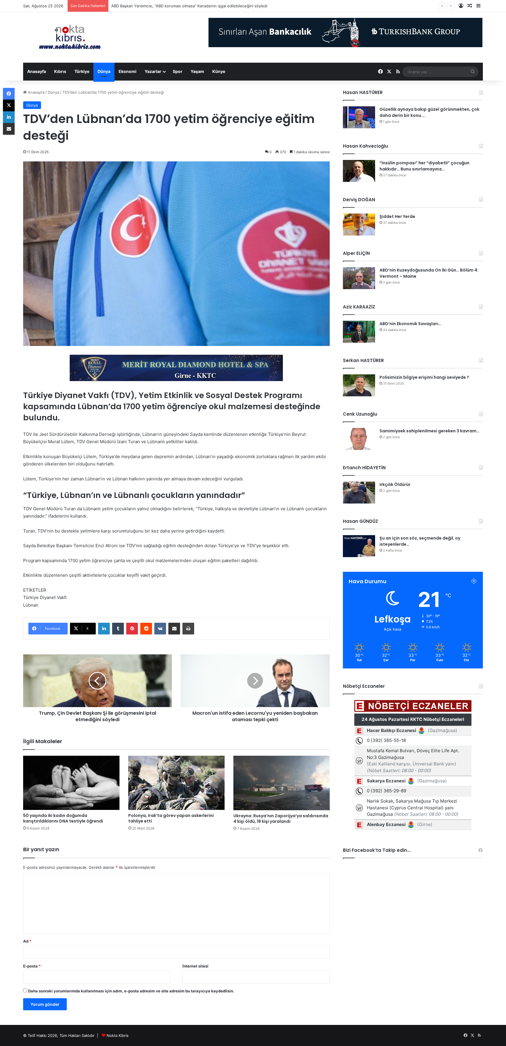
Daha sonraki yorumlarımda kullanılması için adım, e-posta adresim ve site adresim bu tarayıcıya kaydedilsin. (131, 991)
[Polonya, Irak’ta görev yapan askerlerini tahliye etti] (176, 783)
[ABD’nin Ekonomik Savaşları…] (359, 332)
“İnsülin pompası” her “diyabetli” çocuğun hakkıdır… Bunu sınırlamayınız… (424, 166)
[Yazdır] (188, 628)
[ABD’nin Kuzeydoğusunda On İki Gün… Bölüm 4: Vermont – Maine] (359, 278)
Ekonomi (127, 71)
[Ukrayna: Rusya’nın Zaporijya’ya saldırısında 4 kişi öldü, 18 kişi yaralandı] (281, 783)
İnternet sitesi (195, 966)
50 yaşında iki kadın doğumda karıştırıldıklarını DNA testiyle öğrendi (63, 818)
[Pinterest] (132, 628)
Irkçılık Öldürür (395, 484)
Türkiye (81, 71)
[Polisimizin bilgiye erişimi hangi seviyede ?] (359, 385)
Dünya (104, 71)
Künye (218, 71)
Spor (177, 71)
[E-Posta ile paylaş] (174, 628)
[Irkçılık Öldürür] (359, 493)
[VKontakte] (160, 628)
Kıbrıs (60, 71)
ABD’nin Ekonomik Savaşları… (410, 324)
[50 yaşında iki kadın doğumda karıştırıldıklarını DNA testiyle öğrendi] (71, 783)
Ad (27, 941)
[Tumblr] (118, 628)
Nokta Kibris (118, 1035)
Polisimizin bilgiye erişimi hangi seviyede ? (424, 377)
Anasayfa (36, 71)
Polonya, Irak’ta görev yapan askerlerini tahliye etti (171, 818)
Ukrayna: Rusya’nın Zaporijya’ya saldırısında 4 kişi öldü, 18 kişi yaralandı (280, 818)
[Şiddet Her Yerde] (359, 225)
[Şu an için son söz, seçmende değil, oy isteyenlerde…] (359, 546)
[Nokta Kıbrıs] (70, 37)
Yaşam (197, 71)
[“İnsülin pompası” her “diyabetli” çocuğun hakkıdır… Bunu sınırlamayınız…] (359, 171)
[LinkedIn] (104, 628)
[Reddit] (146, 628)
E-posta (32, 966)
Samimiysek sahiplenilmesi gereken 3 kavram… (429, 431)
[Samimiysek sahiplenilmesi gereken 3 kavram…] (359, 439)
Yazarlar (153, 71)
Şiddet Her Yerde (397, 216)
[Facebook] (9, 94)
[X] (9, 105)
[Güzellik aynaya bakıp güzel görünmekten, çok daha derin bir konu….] (359, 117)
